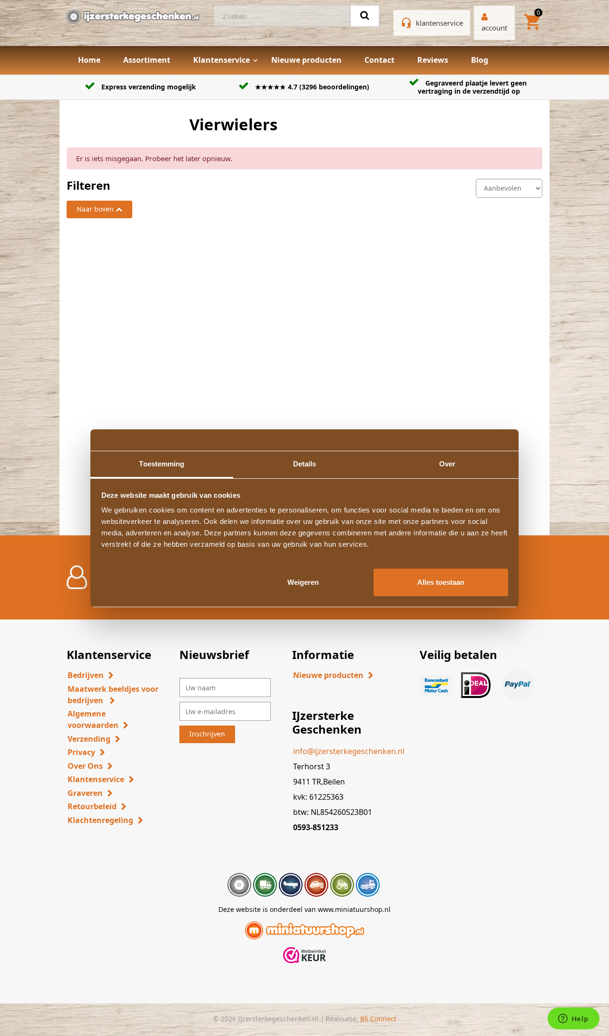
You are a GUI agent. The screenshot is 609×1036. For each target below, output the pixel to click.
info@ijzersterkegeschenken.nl (348, 751)
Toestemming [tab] (161, 464)
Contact (379, 60)
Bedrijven (86, 675)
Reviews (432, 60)
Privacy (81, 752)
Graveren (85, 793)
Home (89, 60)
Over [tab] (447, 464)
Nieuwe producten (306, 60)
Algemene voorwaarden (93, 719)
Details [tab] (304, 464)
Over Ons (85, 766)
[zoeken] (364, 16)
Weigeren (303, 582)
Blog (479, 60)
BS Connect (378, 1018)
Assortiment (146, 60)
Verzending (89, 739)
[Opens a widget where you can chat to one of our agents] (573, 1019)
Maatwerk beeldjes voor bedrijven (113, 695)
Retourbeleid (92, 806)
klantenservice (439, 23)
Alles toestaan (440, 582)
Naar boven (95, 208)
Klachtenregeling (100, 820)
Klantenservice (221, 60)
